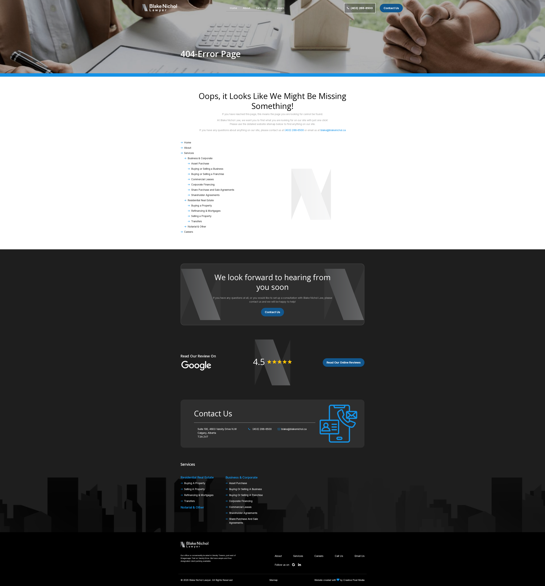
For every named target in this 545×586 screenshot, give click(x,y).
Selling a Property (201, 216)
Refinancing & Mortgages (205, 210)
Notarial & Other (197, 226)
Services (261, 8)
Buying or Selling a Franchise (207, 174)
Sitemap (273, 580)
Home (233, 8)
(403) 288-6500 (362, 8)
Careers (279, 8)
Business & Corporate (200, 158)
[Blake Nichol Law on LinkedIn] (299, 564)
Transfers (196, 221)
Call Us (339, 555)
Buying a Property (201, 205)
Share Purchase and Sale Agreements (212, 189)
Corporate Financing (203, 184)
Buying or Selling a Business (207, 168)
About (246, 8)
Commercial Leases (202, 179)
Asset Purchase (200, 163)
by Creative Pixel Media (351, 580)
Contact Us (272, 312)
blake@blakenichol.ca (333, 130)
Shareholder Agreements (205, 195)
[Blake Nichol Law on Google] (293, 564)
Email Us (359, 555)
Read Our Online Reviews (344, 362)
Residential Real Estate (201, 200)
